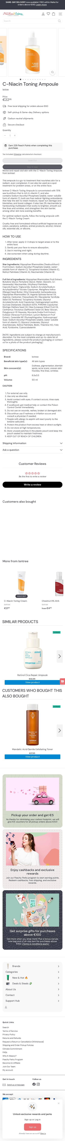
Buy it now (32, 167)
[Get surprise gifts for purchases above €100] (32, 910)
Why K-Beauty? (9, 1056)
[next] (60, 656)
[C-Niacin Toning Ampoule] (21, 529)
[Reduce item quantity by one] (5, 135)
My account (8, 1070)
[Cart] (53, 14)
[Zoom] (52, 72)
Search (6, 1027)
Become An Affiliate (11, 1063)
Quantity (7, 130)
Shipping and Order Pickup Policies (18, 1045)
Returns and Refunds (12, 1038)
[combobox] (32, 20)
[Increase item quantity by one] (14, 135)
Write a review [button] (32, 484)
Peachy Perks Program (13, 1059)
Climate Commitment (12, 1049)
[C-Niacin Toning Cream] (21, 589)
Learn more (41, 4)
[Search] (59, 20)
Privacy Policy (9, 1034)
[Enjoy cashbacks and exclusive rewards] (32, 849)
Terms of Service (10, 1031)
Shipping (17, 154)
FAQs (5, 1052)
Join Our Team (9, 1066)
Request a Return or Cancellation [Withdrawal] (23, 1041)
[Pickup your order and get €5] (32, 794)
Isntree (23, 561)
